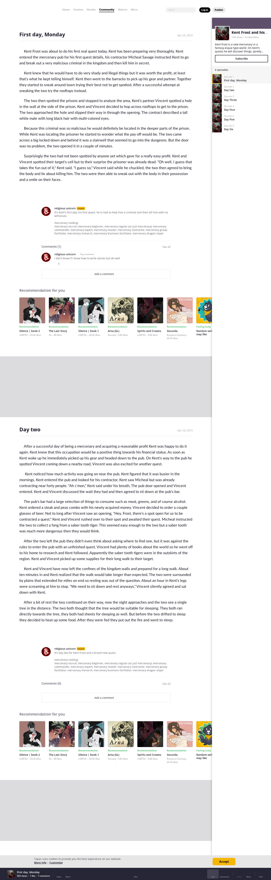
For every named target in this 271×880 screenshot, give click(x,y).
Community (106, 9)
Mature (122, 9)
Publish (219, 9)
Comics (78, 9)
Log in (204, 9)
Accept (224, 862)
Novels (91, 9)
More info (40, 862)
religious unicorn (65, 208)
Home (66, 9)
